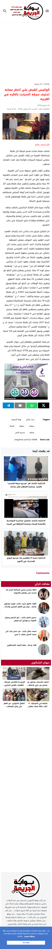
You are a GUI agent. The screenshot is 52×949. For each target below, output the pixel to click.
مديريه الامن (20, 432)
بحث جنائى (30, 419)
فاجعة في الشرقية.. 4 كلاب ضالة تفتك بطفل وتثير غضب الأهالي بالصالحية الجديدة (37, 708)
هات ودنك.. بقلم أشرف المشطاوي (21, 645)
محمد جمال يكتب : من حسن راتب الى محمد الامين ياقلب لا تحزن (20, 633)
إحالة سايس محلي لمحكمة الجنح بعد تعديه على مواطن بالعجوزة (21, 591)
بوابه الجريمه (16, 419)
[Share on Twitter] (43, 405)
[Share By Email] (20, 405)
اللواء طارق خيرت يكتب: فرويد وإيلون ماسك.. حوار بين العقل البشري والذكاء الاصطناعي (20, 606)
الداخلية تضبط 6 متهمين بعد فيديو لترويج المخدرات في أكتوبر (26, 559)
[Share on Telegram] (8, 405)
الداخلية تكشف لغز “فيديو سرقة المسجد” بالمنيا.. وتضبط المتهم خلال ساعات (26, 485)
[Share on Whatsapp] (32, 405)
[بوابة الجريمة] (26, 887)
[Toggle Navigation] (48, 11)
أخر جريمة (38, 84)
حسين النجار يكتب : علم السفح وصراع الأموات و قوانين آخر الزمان (20, 619)
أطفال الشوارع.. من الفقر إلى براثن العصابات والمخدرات (14, 706)
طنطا (12, 426)
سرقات (31, 426)
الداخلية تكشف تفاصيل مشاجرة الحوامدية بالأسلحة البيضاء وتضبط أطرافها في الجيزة (25, 522)
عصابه (31, 432)
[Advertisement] (26, 51)
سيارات (21, 426)
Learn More (29, 936)
